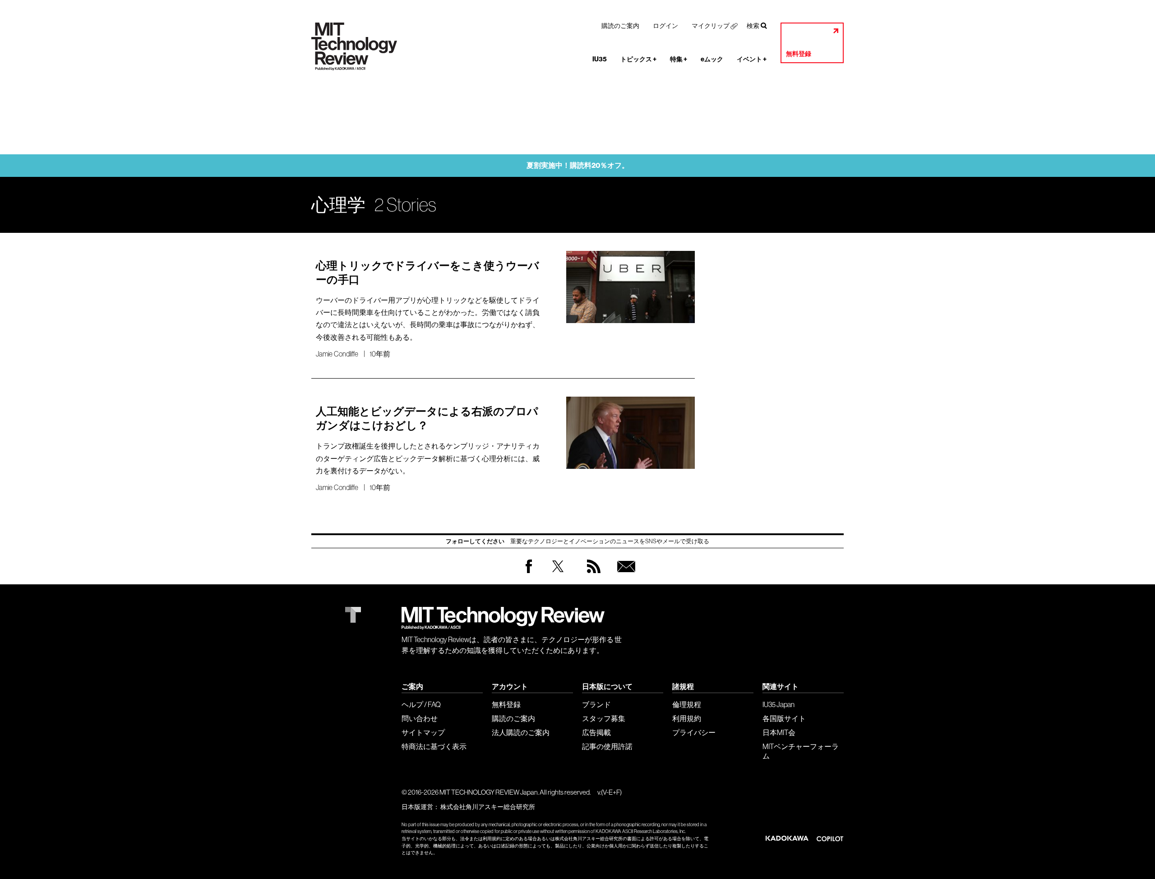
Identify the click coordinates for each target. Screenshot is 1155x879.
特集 (678, 59)
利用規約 (686, 718)
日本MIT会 (778, 732)
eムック (712, 59)
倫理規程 (686, 704)
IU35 (599, 59)
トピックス (638, 59)
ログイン (665, 25)
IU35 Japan (778, 704)
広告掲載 (596, 732)
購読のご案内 (620, 25)
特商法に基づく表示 (434, 746)
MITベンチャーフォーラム (800, 751)
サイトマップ (423, 732)
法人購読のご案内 (521, 732)
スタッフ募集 (603, 718)
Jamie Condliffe (337, 354)
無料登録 (798, 54)
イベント (752, 59)
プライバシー (694, 732)
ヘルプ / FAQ (421, 704)
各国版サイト (784, 718)
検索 (753, 25)
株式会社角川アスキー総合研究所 (487, 806)
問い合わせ (420, 718)
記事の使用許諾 (607, 746)
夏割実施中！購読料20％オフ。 (578, 165)
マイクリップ (711, 25)
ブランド (596, 704)
